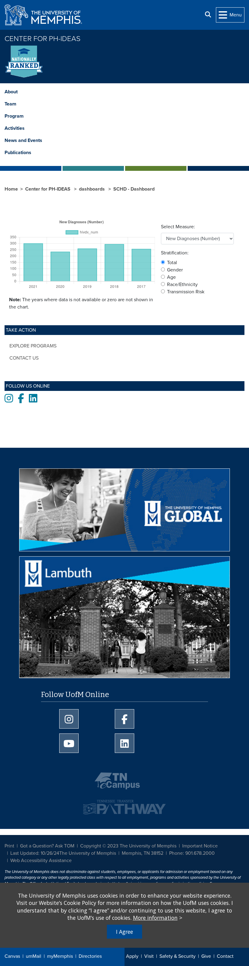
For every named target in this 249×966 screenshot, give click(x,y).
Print (9, 846)
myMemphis (60, 956)
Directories (90, 956)
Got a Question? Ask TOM (47, 846)
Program (14, 116)
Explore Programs (32, 346)
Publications (18, 153)
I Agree (124, 931)
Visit (149, 956)
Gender (175, 270)
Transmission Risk (185, 292)
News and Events (23, 140)
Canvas (12, 956)
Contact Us (24, 358)
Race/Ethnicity (182, 284)
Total (172, 263)
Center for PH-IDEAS (42, 38)
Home (11, 189)
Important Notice (200, 846)
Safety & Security (177, 956)
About (11, 92)
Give (206, 956)
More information (155, 917)
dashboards (92, 189)
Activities (15, 128)
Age (171, 277)
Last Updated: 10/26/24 (34, 853)
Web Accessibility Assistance (41, 860)
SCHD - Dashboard (134, 189)
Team (10, 104)
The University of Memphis (87, 853)
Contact (225, 956)
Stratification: (175, 253)
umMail (33, 956)
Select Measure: (178, 227)
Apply (132, 956)
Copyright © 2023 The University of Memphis (128, 846)
